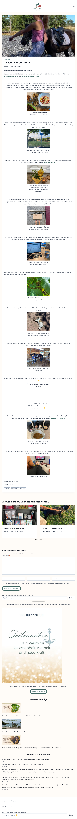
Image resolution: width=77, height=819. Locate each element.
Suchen (71, 598)
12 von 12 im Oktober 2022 (14, 528)
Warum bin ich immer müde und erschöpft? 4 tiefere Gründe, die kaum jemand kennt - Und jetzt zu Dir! (33, 769)
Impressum (6, 801)
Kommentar (6, 555)
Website (55, 579)
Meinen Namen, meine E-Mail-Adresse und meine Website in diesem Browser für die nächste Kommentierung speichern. (36, 583)
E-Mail (30, 579)
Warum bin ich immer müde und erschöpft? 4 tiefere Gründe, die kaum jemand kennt (27, 716)
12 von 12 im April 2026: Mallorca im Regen (15, 732)
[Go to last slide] (4, 521)
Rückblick (22, 488)
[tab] (35, 539)
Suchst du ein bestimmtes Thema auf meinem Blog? (17, 595)
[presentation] (19, 515)
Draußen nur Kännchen (11, 76)
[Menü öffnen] (73, 7)
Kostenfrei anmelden (38, 691)
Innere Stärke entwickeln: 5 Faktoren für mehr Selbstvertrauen (31, 759)
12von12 (7, 488)
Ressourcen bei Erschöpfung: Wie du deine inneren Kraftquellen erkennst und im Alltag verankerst (31, 748)
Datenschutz (15, 801)
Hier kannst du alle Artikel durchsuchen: (14, 812)
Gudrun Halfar (9, 66)
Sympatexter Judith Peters (30, 76)
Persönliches (14, 488)
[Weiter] (73, 521)
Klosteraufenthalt (50, 162)
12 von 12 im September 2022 (53, 528)
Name (4, 579)
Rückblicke (7, 59)
